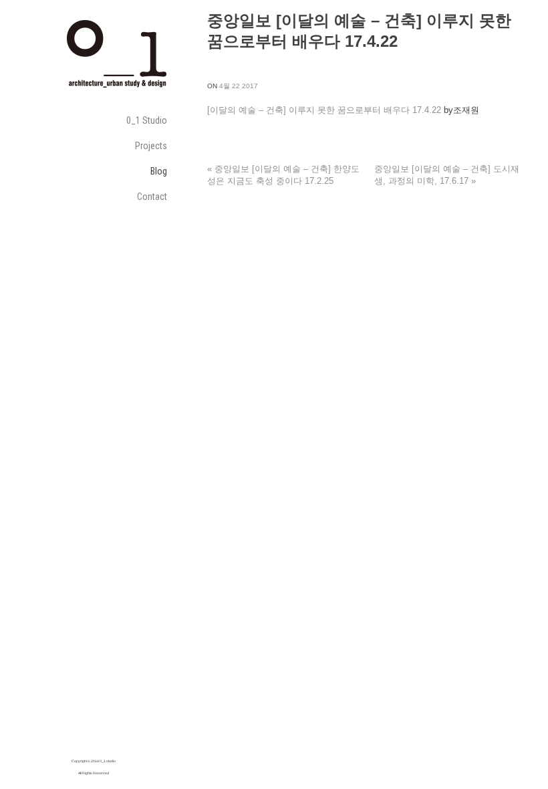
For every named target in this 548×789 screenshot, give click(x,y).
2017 (250, 86)
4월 (224, 86)
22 (236, 86)
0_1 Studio (146, 120)
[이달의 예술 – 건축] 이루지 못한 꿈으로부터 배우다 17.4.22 (324, 110)
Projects (151, 145)
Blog (158, 171)
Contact (152, 196)
